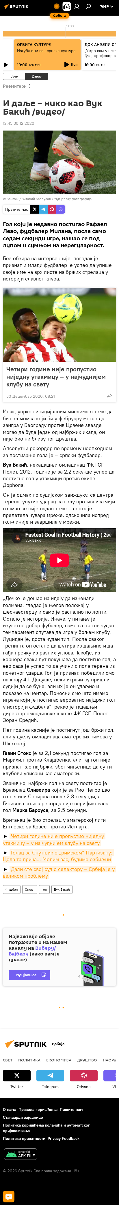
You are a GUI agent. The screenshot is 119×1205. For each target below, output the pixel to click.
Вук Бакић (62, 889)
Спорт (30, 889)
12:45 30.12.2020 (18, 123)
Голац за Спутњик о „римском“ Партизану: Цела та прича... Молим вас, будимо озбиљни (58, 856)
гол (44, 889)
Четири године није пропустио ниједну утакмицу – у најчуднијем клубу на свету (56, 376)
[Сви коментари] (8, 1196)
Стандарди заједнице (23, 1117)
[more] (109, 395)
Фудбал (11, 889)
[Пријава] (77, 6)
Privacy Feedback (63, 1138)
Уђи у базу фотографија (73, 199)
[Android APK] (20, 1154)
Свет (7, 1060)
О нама (9, 1109)
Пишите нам (71, 1109)
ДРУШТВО (87, 1060)
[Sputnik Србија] (17, 8)
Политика (29, 1060)
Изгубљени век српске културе (46, 50)
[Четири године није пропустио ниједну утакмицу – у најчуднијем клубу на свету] (59, 325)
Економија (58, 1060)
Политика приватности (24, 1138)
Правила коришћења (37, 1109)
